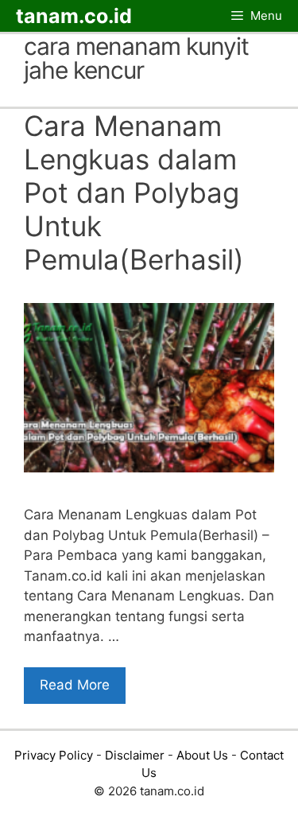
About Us (202, 755)
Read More (75, 685)
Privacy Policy (53, 755)
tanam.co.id (74, 16)
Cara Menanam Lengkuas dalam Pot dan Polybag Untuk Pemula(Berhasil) (134, 192)
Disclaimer (134, 755)
